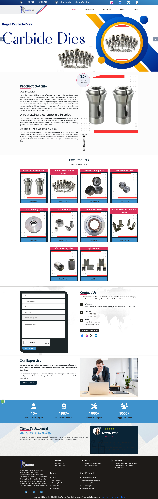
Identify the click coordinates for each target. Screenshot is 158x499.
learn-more (27, 383)
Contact (135, 9)
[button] (155, 39)
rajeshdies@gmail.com (82, 2)
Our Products (56, 480)
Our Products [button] (106, 9)
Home (54, 477)
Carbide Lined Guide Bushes (91, 480)
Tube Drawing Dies (88, 488)
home (74, 9)
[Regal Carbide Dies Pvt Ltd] (27, 9)
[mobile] (81, 312)
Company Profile (89, 9)
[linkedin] (128, 2)
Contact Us (55, 488)
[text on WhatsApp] (3, 402)
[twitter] (137, 2)
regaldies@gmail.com (65, 2)
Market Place (56, 486)
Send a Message (29, 348)
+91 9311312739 (41, 2)
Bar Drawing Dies (87, 486)
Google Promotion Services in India (112, 497)
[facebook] (120, 2)
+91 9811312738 (28, 2)
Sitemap (122, 9)
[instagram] (111, 2)
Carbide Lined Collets (89, 477)
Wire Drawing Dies (88, 483)
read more (33, 201)
